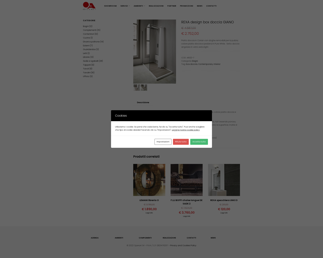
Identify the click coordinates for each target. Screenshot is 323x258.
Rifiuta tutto (181, 141)
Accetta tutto (199, 141)
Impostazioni (163, 141)
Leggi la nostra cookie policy (186, 129)
